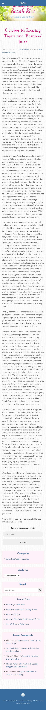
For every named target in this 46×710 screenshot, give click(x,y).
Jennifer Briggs (24, 49)
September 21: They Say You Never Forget (23, 642)
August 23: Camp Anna (15, 604)
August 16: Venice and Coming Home (21, 609)
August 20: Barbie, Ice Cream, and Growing (21, 673)
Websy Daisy (26, 703)
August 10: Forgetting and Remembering (22, 649)
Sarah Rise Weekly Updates (17, 558)
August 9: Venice (13, 614)
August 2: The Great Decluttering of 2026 (23, 619)
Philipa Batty (11, 663)
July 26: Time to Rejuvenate (17, 624)
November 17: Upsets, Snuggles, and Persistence (22, 665)
